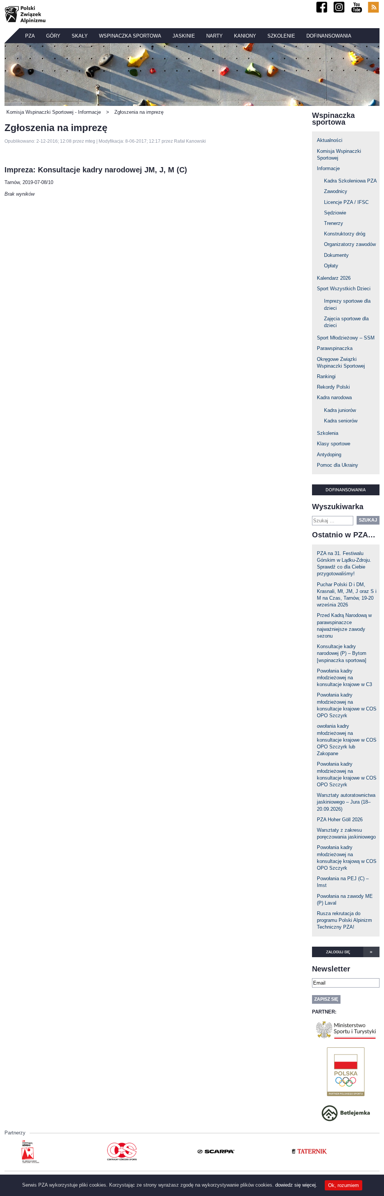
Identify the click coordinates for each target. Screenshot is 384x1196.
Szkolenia (327, 433)
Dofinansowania (328, 36)
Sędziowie (335, 213)
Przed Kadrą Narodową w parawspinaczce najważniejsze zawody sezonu (344, 625)
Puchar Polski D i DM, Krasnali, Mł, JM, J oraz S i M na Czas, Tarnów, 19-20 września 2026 (346, 595)
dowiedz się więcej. (296, 1185)
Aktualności (329, 140)
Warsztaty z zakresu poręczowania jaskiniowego (346, 833)
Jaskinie (183, 36)
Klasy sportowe (333, 443)
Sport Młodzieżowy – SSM (346, 338)
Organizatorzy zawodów (350, 244)
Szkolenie (281, 36)
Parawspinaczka (334, 348)
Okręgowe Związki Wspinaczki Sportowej (341, 362)
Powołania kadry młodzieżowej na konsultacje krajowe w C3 (344, 677)
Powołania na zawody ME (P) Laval (345, 899)
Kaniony (245, 36)
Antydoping (329, 454)
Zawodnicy (335, 191)
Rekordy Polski (333, 387)
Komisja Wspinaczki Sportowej (339, 154)
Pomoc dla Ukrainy (337, 465)
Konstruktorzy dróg (344, 234)
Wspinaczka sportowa (130, 36)
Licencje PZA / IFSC (346, 202)
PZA (30, 36)
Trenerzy (333, 223)
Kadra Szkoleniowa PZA (350, 181)
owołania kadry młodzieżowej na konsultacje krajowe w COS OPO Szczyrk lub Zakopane (346, 739)
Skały (80, 36)
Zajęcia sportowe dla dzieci (346, 322)
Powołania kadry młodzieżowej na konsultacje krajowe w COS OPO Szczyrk (346, 705)
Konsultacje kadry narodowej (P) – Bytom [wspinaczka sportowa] (341, 653)
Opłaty (331, 265)
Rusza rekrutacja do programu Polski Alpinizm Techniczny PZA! (344, 920)
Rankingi (326, 376)
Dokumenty (336, 255)
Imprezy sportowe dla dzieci (347, 304)
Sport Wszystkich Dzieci (343, 288)
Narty (214, 36)
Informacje (328, 168)
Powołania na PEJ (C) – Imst (343, 882)
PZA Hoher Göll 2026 (340, 819)
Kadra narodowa (334, 397)
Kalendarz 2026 (334, 278)
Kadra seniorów (340, 421)
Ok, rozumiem (343, 1185)
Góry (53, 36)
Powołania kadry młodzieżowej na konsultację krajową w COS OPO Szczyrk (346, 858)
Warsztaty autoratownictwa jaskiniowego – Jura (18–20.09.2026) (346, 801)
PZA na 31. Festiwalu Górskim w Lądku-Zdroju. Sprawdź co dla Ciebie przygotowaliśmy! (344, 563)
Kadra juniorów (340, 410)
